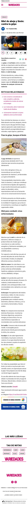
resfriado (7, 453)
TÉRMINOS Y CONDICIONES (7, 487)
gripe (15, 450)
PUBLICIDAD (18, 491)
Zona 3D (4, 17)
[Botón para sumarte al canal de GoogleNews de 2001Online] (14, 407)
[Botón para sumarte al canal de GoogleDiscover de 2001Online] (14, 400)
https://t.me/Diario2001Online (18, 394)
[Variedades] (14, 5)
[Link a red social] (12, 482)
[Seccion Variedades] (14, 460)
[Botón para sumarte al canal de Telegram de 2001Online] (23, 59)
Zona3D (22, 453)
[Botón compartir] (3, 53)
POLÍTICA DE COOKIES (8, 491)
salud (14, 453)
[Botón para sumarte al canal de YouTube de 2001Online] (26, 59)
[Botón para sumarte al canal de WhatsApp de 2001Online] (20, 59)
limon (22, 450)
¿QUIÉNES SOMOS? (9, 495)
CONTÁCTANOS (18, 495)
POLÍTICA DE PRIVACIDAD (21, 487)
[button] (7, 52)
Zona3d (15, 386)
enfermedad (7, 450)
